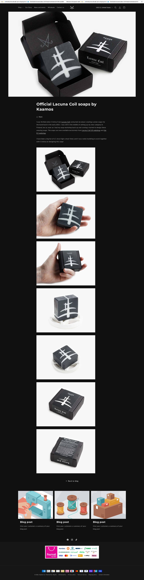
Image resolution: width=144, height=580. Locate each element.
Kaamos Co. (42, 574)
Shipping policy (93, 574)
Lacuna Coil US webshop (91, 130)
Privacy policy (72, 574)
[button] (20, 7)
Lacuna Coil (65, 122)
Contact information (104, 574)
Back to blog (73, 481)
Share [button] (40, 117)
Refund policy (62, 574)
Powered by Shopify (51, 574)
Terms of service (82, 574)
